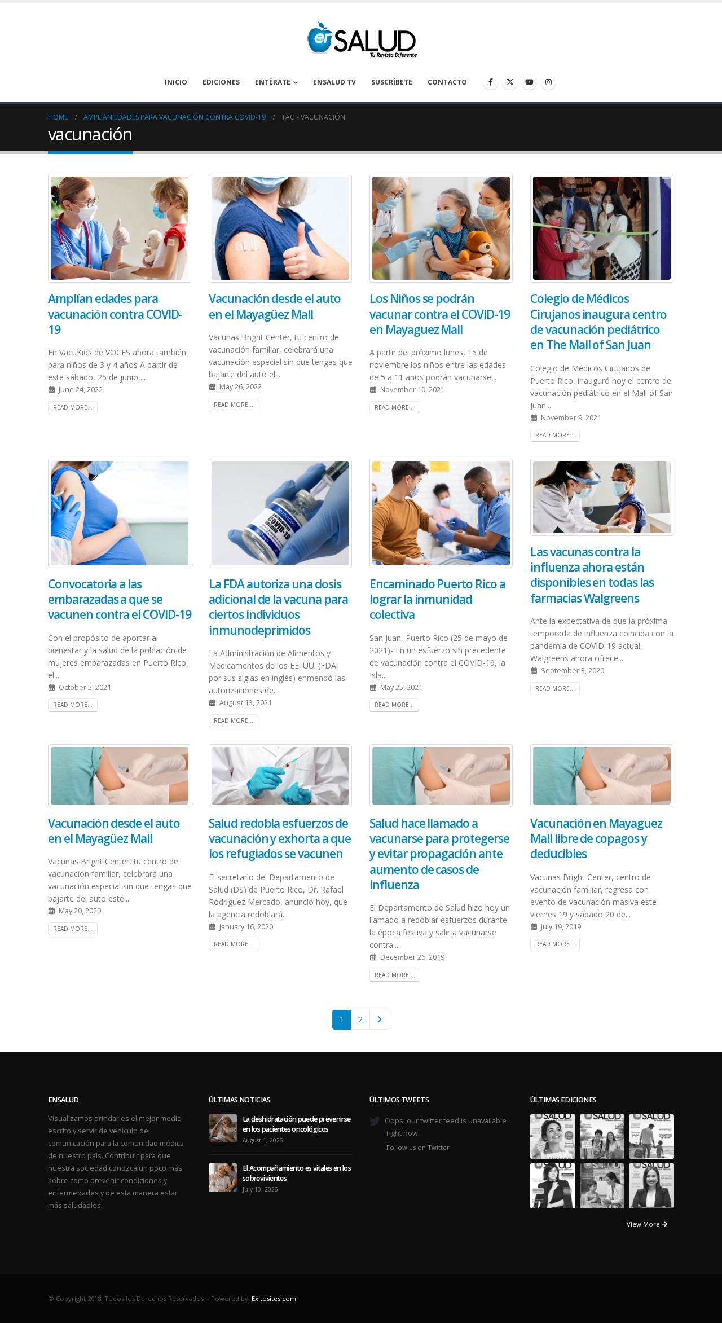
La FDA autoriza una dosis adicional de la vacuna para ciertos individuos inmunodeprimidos (278, 607)
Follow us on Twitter (418, 1147)
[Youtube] (529, 82)
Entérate (272, 82)
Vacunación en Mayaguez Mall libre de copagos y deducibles (596, 838)
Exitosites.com (274, 1298)
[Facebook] (491, 82)
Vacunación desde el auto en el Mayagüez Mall (275, 306)
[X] (510, 82)
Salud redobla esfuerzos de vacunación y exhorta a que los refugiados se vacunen (280, 838)
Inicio (176, 82)
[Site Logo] (361, 36)
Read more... (73, 407)
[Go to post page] (223, 1127)
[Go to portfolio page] (552, 1136)
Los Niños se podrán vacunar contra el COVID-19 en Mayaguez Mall (439, 314)
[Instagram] (548, 82)
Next (379, 1020)
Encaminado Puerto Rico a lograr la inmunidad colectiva (437, 599)
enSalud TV (334, 82)
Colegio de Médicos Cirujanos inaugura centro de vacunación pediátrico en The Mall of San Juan (598, 322)
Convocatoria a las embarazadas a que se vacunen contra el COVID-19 (119, 599)
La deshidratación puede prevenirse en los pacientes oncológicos (297, 1124)
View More (644, 1224)
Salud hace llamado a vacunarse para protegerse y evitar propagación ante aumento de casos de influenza (439, 854)
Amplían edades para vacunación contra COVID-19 (115, 314)
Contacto (447, 82)
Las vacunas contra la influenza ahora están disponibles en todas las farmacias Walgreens (592, 575)
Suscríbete (391, 82)
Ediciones (221, 82)
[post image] (120, 228)
